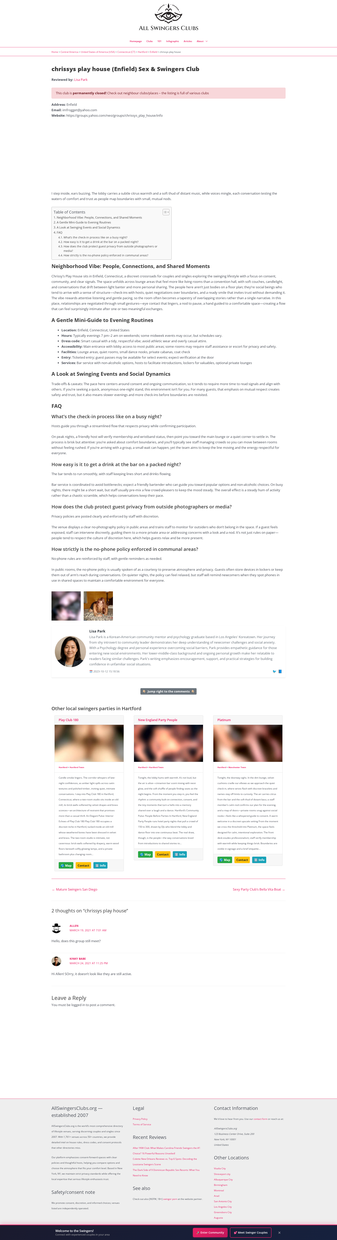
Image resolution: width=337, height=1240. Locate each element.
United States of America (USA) (98, 52)
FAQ (59, 232)
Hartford (142, 52)
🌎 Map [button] (66, 865)
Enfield (153, 52)
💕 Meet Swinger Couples (251, 1232)
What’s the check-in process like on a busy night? (95, 237)
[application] (206, 41)
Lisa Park (81, 79)
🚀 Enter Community (210, 1232)
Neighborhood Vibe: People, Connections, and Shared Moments (99, 217)
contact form (260, 1119)
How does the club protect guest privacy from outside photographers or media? (110, 248)
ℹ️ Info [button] (100, 865)
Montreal (219, 1190)
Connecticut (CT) (126, 52)
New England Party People (157, 720)
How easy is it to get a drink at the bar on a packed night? (101, 242)
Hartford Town (77, 767)
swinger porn (170, 1199)
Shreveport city (222, 1174)
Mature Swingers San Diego (74, 889)
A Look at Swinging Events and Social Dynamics (88, 227)
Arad (216, 1196)
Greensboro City (223, 1212)
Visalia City (220, 1168)
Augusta (218, 1217)
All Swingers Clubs (168, 28)
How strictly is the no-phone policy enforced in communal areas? (106, 255)
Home (54, 52)
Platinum (224, 720)
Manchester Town (237, 767)
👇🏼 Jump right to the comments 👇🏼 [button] (168, 691)
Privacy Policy (140, 1119)
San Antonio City (223, 1201)
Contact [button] (83, 865)
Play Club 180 (68, 720)
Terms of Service (142, 1124)
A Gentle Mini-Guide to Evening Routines (84, 222)
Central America (69, 52)
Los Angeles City (223, 1206)
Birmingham (220, 1185)
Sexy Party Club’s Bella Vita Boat (259, 889)
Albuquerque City (223, 1179)
